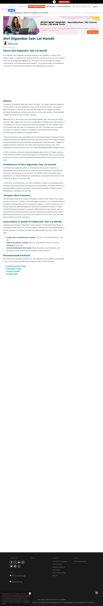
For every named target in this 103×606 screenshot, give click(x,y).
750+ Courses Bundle (36, 6)
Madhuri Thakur (13, 44)
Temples (25, 12)
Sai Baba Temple (12, 274)
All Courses (51, 6)
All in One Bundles (59, 572)
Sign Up (11, 10)
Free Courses (22, 6)
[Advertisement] (84, 61)
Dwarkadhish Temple (13, 269)
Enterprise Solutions (60, 561)
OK (30, 593)
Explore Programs (59, 567)
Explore (11, 6)
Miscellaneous (18, 12)
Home (11, 12)
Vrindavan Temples (13, 271)
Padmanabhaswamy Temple (16, 266)
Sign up (55, 575)
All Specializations (64, 6)
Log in (95, 6)
